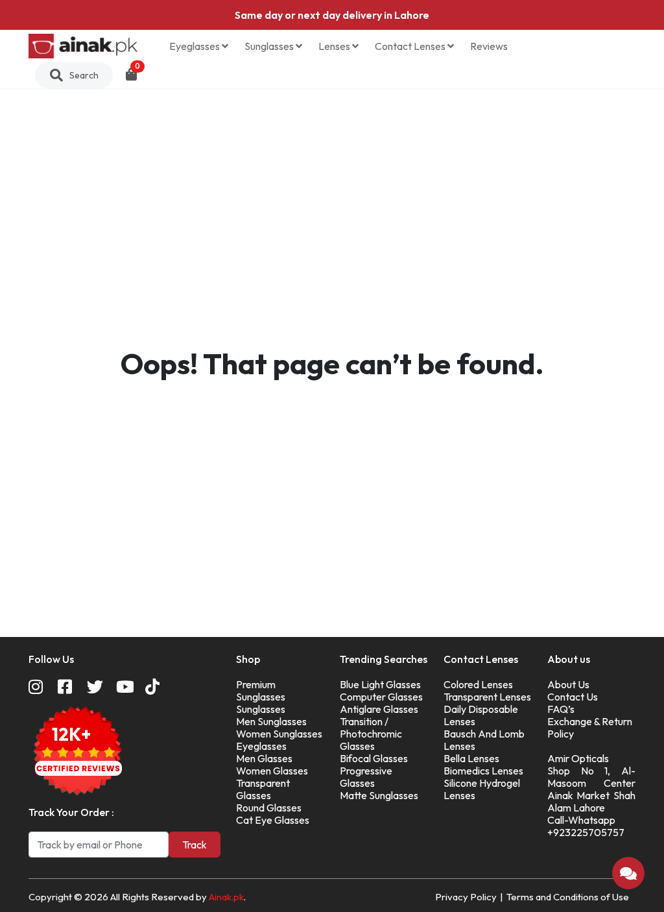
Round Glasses (269, 807)
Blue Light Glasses (380, 684)
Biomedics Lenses (483, 770)
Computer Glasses (381, 696)
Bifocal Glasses (374, 758)
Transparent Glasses (263, 789)
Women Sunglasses (279, 733)
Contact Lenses (411, 46)
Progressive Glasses (366, 776)
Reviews (489, 46)
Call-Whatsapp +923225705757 (585, 826)
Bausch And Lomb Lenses (484, 739)
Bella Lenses (471, 758)
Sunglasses (270, 46)
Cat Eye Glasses (272, 819)
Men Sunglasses (271, 721)
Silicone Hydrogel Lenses (482, 789)
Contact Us (572, 696)
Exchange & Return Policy (589, 727)
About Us (568, 684)
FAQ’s (561, 708)
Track (194, 844)
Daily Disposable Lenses (481, 715)
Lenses (335, 46)
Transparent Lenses (487, 696)
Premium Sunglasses (260, 690)
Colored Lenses (478, 684)
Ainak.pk (226, 897)
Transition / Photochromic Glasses (371, 733)
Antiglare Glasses (379, 708)
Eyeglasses (195, 46)
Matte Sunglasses (379, 795)
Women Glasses (272, 770)
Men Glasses (264, 758)
